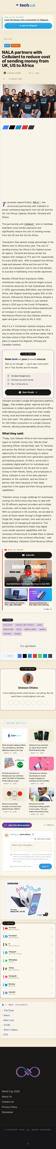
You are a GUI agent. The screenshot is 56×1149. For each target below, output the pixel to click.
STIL (6, 1034)
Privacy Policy (9, 1107)
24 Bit (7, 1025)
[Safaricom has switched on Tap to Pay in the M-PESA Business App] (41, 735)
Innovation (8, 629)
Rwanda (42, 629)
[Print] (50, 656)
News (10, 39)
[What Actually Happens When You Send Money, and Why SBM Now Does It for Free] (14, 736)
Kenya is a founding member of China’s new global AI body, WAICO (11, 806)
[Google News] (28, 646)
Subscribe (30, 555)
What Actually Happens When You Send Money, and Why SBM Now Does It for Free (14, 747)
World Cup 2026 (11, 1091)
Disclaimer (7, 1112)
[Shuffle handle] (33, 834)
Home (5, 39)
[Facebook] (5, 127)
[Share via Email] (30, 127)
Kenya (19, 629)
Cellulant (28, 224)
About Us (7, 1096)
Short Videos (11, 1029)
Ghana (39, 625)
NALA (36, 202)
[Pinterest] (24, 127)
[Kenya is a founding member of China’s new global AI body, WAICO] (14, 794)
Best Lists (9, 1020)
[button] (28, 573)
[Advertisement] (28, 169)
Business (15, 45)
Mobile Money (30, 629)
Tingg (5, 404)
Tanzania (7, 633)
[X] (11, 127)
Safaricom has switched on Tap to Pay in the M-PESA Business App (38, 747)
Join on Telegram (29, 25)
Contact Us (8, 1101)
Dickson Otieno (14, 73)
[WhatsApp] (40, 656)
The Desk (9, 1010)
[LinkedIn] (17, 127)
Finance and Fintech (25, 625)
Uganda (17, 633)
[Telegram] (45, 656)
